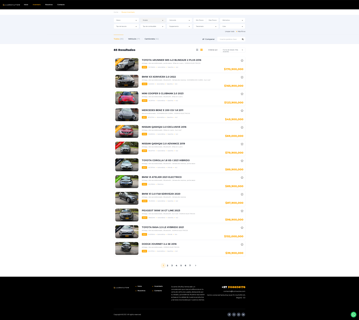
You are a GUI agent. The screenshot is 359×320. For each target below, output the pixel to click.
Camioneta (152, 39)
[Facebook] (229, 314)
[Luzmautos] (11, 5)
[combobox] (126, 20)
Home (116, 12)
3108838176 (233, 287)
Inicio (26, 5)
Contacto (61, 5)
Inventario (37, 5)
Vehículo (134, 39)
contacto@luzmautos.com (234, 291)
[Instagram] (239, 314)
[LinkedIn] (243, 314)
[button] (353, 314)
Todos (118, 39)
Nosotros (49, 5)
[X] (234, 314)
